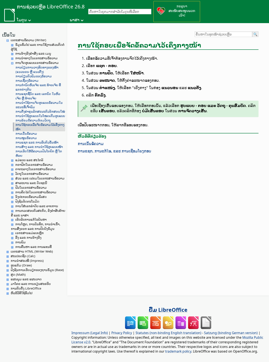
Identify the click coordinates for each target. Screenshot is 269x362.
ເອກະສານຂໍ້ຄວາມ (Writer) (28, 40)
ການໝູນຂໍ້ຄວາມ (26, 138)
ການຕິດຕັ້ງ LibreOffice (26, 288)
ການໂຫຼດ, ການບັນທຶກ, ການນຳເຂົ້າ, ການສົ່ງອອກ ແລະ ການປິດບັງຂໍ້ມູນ (35, 226)
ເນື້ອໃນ (8, 35)
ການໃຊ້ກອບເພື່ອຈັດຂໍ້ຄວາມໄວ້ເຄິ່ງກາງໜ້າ (40, 126)
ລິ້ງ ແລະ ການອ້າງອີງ (28, 237)
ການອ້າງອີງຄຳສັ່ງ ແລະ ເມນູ (33, 53)
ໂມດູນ (22, 19)
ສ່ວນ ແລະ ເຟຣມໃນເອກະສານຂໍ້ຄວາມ (40, 178)
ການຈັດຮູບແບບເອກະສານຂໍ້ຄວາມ (37, 63)
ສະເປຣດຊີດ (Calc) (23, 256)
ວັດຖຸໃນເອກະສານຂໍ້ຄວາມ (32, 173)
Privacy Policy (121, 332)
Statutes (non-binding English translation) (168, 332)
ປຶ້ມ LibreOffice (168, 309)
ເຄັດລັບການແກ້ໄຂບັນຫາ (31, 219)
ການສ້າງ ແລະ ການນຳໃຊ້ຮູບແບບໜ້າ (39, 147)
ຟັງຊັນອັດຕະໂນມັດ (27, 201)
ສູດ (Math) (18, 274)
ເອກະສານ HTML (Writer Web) (32, 251)
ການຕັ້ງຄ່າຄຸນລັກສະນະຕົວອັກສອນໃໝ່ (40, 111)
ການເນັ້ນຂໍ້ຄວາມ (26, 133)
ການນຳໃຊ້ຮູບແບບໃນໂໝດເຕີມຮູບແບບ (40, 116)
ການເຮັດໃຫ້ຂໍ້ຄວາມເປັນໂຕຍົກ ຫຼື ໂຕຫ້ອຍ (39, 153)
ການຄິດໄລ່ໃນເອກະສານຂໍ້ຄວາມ (35, 192)
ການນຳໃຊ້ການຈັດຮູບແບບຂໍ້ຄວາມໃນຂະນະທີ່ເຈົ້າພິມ (39, 104)
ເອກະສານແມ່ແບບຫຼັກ (29, 233)
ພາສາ (74, 19)
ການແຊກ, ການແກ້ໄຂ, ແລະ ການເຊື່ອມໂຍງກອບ (114, 150)
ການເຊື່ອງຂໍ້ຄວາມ (27, 80)
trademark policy (178, 351)
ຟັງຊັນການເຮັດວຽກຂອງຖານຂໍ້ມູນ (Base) (37, 270)
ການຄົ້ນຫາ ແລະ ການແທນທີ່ (33, 247)
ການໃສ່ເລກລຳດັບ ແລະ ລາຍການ (36, 206)
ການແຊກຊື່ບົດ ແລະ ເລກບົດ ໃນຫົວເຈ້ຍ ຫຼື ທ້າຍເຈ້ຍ (38, 96)
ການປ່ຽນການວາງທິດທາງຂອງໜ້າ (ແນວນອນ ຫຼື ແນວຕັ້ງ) (37, 69)
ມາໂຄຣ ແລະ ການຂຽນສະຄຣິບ (31, 284)
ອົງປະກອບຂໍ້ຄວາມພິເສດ (31, 197)
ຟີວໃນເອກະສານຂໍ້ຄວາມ (31, 187)
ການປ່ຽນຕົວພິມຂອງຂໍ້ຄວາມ (34, 76)
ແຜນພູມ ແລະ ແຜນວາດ (26, 279)
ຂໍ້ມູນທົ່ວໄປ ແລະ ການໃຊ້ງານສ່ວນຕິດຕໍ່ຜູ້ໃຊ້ (38, 46)
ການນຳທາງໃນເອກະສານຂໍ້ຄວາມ (36, 58)
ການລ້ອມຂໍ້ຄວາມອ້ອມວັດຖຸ (33, 120)
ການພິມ (20, 242)
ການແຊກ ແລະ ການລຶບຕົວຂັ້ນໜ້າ (37, 142)
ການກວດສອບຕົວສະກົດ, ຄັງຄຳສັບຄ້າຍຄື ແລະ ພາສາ (38, 212)
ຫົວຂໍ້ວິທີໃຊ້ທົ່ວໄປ (21, 293)
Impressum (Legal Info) (89, 332)
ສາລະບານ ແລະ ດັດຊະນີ (31, 183)
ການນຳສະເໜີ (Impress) (27, 260)
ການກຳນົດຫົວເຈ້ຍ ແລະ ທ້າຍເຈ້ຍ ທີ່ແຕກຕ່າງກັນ (38, 87)
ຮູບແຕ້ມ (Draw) (21, 265)
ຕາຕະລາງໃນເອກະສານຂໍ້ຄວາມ (35, 169)
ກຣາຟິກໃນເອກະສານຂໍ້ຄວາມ (34, 164)
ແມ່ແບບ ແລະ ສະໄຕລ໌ (29, 160)
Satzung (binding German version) (231, 332)
